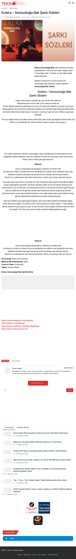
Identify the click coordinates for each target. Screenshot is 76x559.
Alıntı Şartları (42, 554)
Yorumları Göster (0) (37, 383)
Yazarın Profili (68, 367)
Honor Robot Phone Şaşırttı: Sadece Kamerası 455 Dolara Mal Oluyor (40, 433)
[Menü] (73, 2)
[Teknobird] (13, 3)
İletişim (34, 554)
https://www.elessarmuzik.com (14, 329)
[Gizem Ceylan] (8, 370)
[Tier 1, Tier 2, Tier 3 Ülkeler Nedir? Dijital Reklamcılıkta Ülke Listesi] (7, 481)
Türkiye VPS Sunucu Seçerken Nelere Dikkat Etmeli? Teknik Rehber (40, 451)
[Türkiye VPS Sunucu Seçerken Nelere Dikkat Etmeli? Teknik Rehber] (7, 452)
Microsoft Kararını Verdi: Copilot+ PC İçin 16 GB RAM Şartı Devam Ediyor (42, 460)
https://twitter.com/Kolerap (13, 323)
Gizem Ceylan (9, 17)
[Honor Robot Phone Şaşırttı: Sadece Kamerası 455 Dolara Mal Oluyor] (7, 434)
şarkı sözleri (15, 360)
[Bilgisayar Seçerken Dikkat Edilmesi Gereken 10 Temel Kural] (7, 443)
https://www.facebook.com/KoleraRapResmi (20, 326)
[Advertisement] (17, 79)
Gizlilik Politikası (53, 554)
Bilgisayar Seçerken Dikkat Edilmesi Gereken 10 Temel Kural (37, 442)
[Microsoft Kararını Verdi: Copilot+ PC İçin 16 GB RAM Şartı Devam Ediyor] (7, 461)
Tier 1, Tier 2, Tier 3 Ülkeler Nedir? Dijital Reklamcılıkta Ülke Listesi (40, 480)
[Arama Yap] (69, 2)
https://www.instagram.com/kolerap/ (17, 320)
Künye (20, 554)
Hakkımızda (27, 554)
